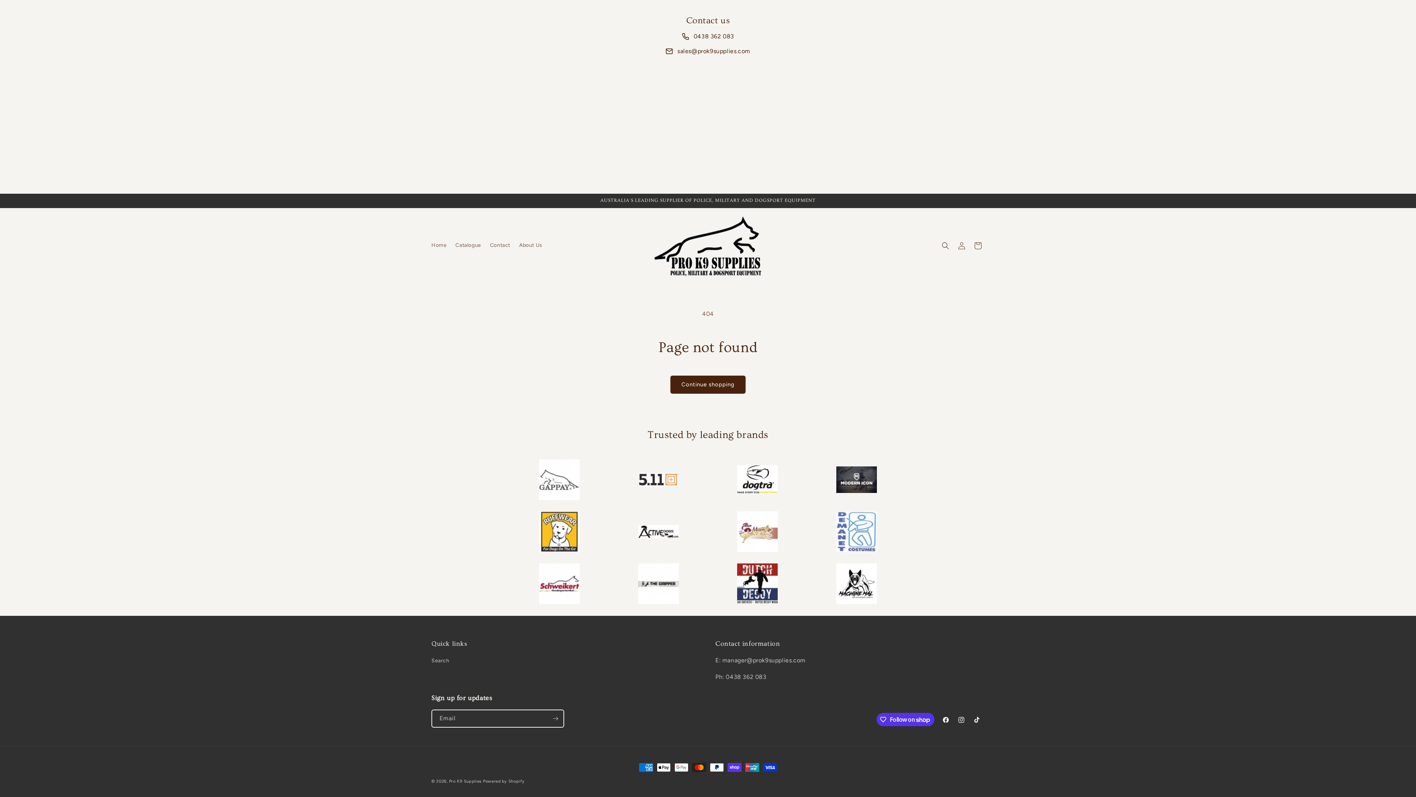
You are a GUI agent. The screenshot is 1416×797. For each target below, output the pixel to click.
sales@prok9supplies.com (713, 51)
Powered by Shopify (504, 781)
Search (440, 661)
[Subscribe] (555, 719)
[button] (945, 246)
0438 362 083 (714, 36)
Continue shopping (708, 384)
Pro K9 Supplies (465, 781)
